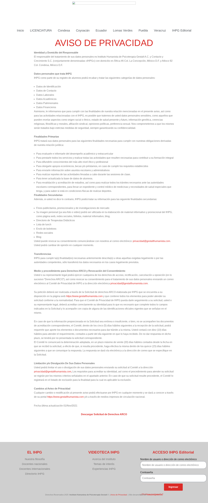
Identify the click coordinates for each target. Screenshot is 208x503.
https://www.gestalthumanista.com (84, 296)
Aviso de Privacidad (119, 495)
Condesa (64, 30)
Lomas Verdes (122, 30)
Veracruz (160, 30)
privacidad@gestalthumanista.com (151, 241)
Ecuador (101, 30)
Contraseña (146, 472)
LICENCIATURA (41, 30)
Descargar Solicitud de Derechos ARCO (104, 414)
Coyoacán (83, 30)
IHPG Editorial (181, 30)
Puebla (143, 30)
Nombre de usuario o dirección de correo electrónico (168, 459)
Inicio (20, 30)
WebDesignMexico (155, 495)
